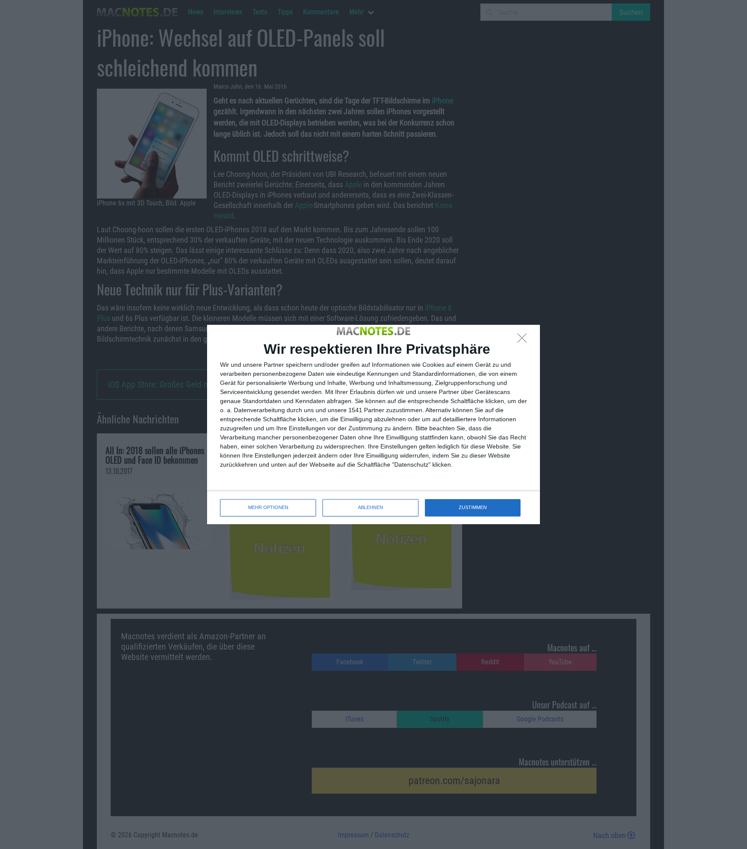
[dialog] (373, 424)
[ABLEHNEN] (524, 340)
